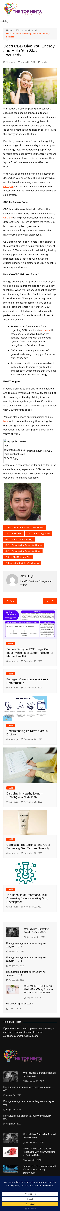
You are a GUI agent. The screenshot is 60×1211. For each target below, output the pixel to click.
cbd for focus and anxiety (19, 539)
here (5, 421)
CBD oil (7, 217)
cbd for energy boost (39, 533)
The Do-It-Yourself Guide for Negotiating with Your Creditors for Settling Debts (39, 1151)
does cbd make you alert (19, 557)
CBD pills (8, 186)
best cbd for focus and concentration (25, 527)
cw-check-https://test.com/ (19, 1003)
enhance (46, 330)
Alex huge (10, 62)
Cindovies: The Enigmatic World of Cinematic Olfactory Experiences (39, 1169)
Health (44, 62)
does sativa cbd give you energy (23, 563)
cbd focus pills (14, 533)
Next (48, 601)
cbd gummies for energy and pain (23, 551)
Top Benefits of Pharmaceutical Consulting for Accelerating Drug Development (27, 898)
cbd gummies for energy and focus (24, 545)
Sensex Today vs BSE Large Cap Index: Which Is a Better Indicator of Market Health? (29, 653)
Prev (12, 601)
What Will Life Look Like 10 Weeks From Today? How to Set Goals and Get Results (38, 989)
